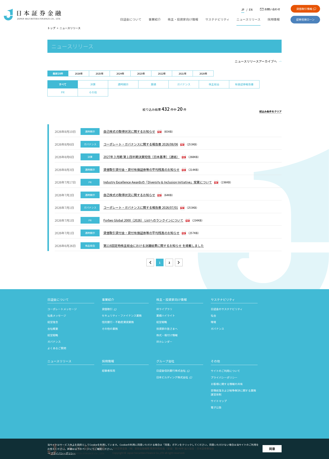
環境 (213, 322)
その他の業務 (110, 329)
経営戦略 (52, 335)
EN (250, 9)
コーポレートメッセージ (62, 309)
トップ (51, 28)
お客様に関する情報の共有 (227, 384)
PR (63, 92)
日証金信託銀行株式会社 (171, 370)
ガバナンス (183, 84)
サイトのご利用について (225, 371)
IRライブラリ (164, 309)
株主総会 (214, 84)
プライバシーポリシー (63, 453)
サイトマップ (219, 401)
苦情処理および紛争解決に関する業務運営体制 (233, 392)
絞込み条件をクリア (270, 111)
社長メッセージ (56, 315)
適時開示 (123, 84)
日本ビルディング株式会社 (172, 377)
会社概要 (52, 329)
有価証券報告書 (244, 84)
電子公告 (216, 407)
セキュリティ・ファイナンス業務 (122, 315)
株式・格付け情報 (167, 335)
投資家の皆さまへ (167, 329)
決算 (93, 84)
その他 (93, 92)
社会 (213, 315)
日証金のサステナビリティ (227, 309)
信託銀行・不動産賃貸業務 (118, 322)
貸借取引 (107, 309)
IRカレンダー (164, 341)
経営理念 (52, 322)
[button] (70, 300)
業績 (153, 84)
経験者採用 (108, 370)
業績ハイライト (165, 315)
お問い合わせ (272, 9)
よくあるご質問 (56, 348)
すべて (62, 84)
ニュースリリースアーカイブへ (256, 61)
